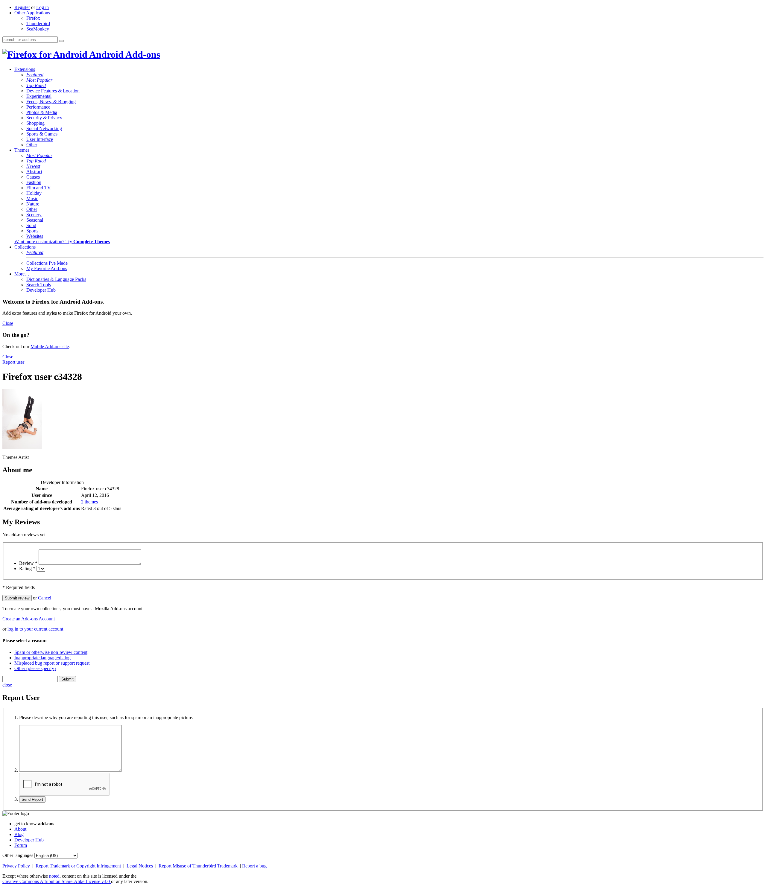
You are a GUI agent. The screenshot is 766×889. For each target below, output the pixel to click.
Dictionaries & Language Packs (56, 279)
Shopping (35, 123)
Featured (34, 74)
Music (32, 198)
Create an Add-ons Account (28, 618)
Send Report (32, 799)
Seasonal (34, 220)
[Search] (61, 41)
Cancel (44, 597)
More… (21, 273)
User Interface (39, 139)
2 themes (89, 501)
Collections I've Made (47, 263)
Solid (31, 225)
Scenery (34, 214)
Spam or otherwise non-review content (50, 652)
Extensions (24, 69)
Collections (25, 246)
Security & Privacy (44, 117)
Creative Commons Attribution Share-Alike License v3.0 (56, 881)
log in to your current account (35, 628)
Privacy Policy (16, 865)
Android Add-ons (123, 54)
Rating (27, 568)
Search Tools (38, 284)
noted (54, 876)
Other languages (17, 855)
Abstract (34, 171)
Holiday (34, 193)
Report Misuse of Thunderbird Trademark (199, 865)
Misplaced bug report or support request (51, 663)
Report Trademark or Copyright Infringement (79, 865)
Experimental (38, 96)
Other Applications (32, 12)
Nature (32, 203)
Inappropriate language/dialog (42, 657)
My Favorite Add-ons (46, 268)
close (7, 684)
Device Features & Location (53, 90)
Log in (42, 7)
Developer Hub (41, 290)
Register (22, 7)
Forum (20, 845)
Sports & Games (41, 133)
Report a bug (254, 865)
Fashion (33, 182)
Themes (21, 150)
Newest (33, 166)
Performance (38, 106)
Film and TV (38, 187)
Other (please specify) (35, 668)
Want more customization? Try (62, 241)
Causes (33, 176)
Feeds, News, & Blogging (51, 101)
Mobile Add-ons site (50, 346)
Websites (34, 236)
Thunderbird (38, 23)
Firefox (33, 18)
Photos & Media (41, 112)
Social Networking (44, 128)
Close (7, 323)
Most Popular (39, 80)
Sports (32, 230)
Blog (19, 834)
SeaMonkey (37, 28)
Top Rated (36, 85)
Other (31, 144)
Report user (13, 362)
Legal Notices (140, 865)
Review (28, 563)
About (20, 829)
